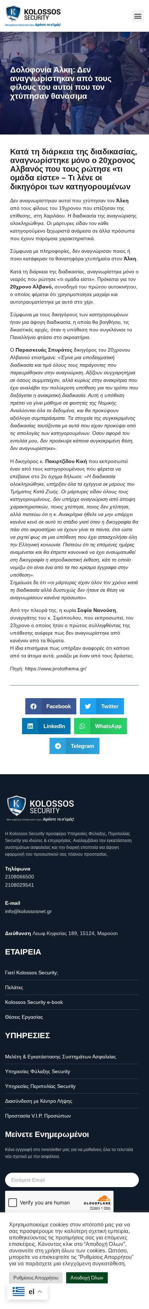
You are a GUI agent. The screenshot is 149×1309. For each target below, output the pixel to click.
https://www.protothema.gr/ (55, 668)
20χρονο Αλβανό (31, 287)
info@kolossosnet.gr (28, 911)
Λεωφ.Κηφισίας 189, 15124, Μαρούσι (75, 933)
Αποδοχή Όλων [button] (87, 1278)
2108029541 (19, 885)
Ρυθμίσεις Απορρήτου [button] (35, 1278)
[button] (138, 16)
